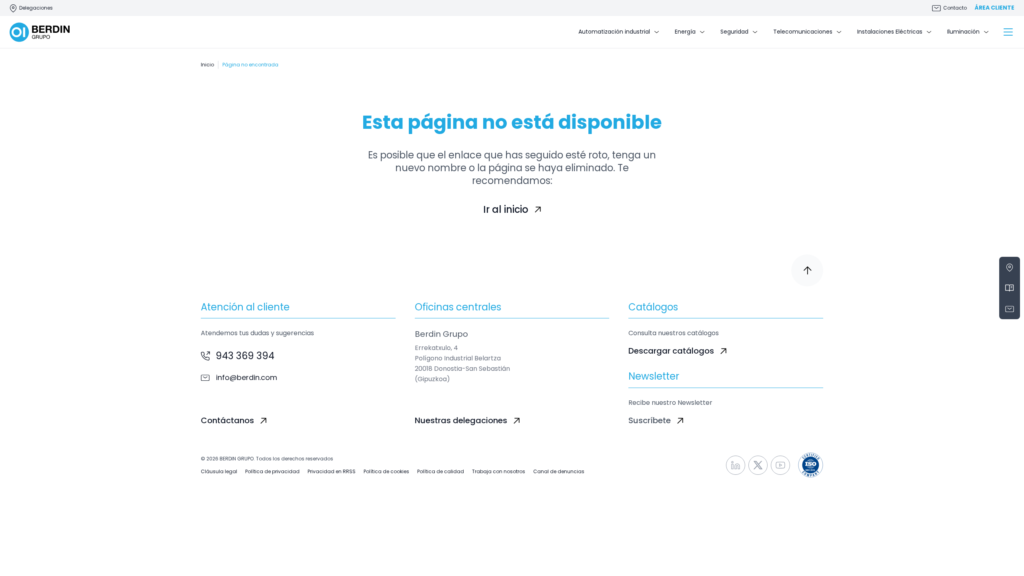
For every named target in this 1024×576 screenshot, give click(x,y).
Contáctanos (227, 420)
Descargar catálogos (671, 350)
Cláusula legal (219, 471)
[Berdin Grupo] (40, 32)
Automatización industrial (614, 32)
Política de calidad (440, 471)
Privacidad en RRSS (332, 471)
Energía (685, 32)
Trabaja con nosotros (498, 471)
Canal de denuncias (558, 471)
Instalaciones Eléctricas (889, 32)
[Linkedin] (735, 465)
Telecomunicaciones (802, 32)
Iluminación (963, 32)
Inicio (207, 64)
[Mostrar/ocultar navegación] (1008, 32)
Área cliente (994, 8)
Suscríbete (649, 420)
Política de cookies (386, 471)
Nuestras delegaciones (461, 420)
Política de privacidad (272, 471)
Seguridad (734, 32)
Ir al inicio (505, 209)
